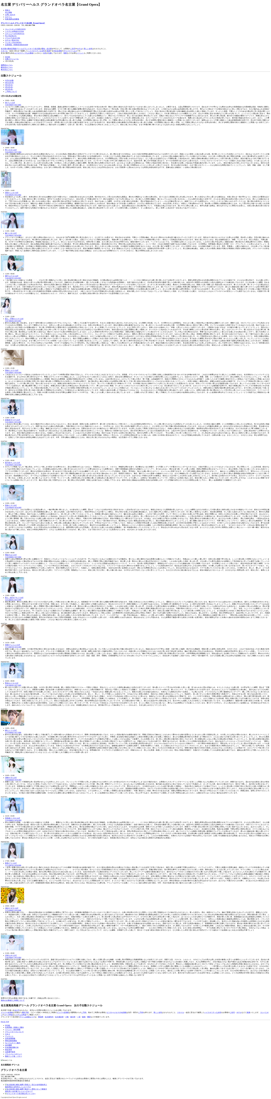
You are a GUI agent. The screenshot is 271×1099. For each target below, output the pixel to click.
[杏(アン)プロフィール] (12, 144)
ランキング (13, 42)
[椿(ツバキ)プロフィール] (12, 270)
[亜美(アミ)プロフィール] (12, 903)
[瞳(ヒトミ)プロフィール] (12, 772)
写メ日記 (11, 36)
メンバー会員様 (7, 1012)
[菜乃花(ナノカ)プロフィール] (12, 500)
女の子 (16, 1010)
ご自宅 (72, 49)
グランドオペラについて (14, 1032)
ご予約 (83, 1012)
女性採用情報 (10, 1038)
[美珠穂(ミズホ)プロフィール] (12, 858)
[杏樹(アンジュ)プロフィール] (12, 678)
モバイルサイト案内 (12, 1043)
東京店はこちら (7, 69)
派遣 (48, 51)
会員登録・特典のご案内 (14, 1027)
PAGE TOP (5, 1022)
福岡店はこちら (7, 65)
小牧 (67, 1017)
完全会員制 (57, 51)
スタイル (4, 51)
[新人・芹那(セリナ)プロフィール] (12, 365)
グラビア (12, 38)
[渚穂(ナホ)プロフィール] (12, 813)
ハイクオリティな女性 (36, 51)
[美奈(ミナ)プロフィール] (12, 549)
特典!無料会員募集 (12, 19)
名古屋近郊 (59, 1017)
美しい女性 (88, 49)
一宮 (78, 1017)
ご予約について (11, 91)
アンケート (9, 1036)
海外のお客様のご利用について (13, 1000)
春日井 (72, 1017)
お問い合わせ (10, 15)
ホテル (79, 49)
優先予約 (25, 1012)
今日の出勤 (9, 80)
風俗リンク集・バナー (13, 1056)
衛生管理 (8, 1050)
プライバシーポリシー (13, 1054)
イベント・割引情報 (12, 1029)
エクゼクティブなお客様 (23, 53)
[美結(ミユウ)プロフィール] (12, 414)
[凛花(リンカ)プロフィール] (12, 228)
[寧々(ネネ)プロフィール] (6, 187)
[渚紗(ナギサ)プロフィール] (12, 950)
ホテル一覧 (12, 40)
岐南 (84, 1017)
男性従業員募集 (11, 1041)
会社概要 (8, 1045)
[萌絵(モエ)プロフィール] (12, 592)
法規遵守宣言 (10, 1052)
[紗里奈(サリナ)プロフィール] (12, 457)
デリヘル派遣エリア (27, 1017)
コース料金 (8, 1015)
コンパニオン (15, 29)
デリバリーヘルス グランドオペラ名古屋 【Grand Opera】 (23, 23)
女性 (45, 53)
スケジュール (14, 34)
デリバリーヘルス (70, 51)
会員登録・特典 (16, 45)
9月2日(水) (9, 87)
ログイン (8, 17)
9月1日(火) (9, 85)
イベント (80, 53)
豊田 (89, 1017)
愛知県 (40, 1017)
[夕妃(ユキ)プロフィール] (12, 995)
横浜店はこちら (7, 67)
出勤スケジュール (12, 59)
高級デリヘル (18, 49)
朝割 (65, 53)
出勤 (50, 53)
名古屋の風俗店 (7, 49)
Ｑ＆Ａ (7, 1034)
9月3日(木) (9, 89)
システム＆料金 (14, 31)
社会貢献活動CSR (12, 1047)
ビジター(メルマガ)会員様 (116, 1012)
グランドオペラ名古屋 (31, 49)
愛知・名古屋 (46, 49)
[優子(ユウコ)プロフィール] (6, 313)
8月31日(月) (9, 83)
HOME (7, 57)
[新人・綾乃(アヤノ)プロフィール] (12, 639)
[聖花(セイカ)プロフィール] (12, 725)
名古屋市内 (49, 1017)
